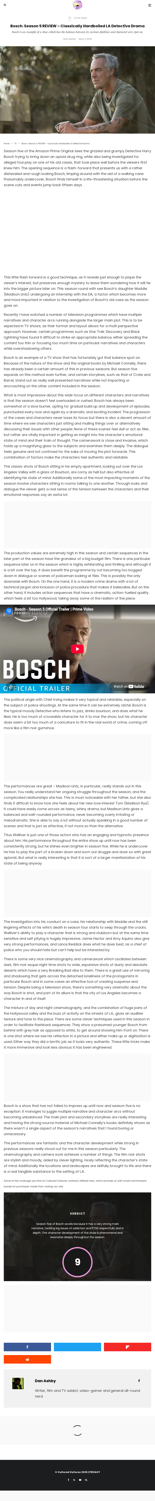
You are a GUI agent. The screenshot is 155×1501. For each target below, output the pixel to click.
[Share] (27, 1347)
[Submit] (27, 1359)
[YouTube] (80, 1480)
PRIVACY (94, 1472)
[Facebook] (68, 1480)
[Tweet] (77, 1347)
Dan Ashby (69, 39)
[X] (74, 1480)
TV (69, 18)
